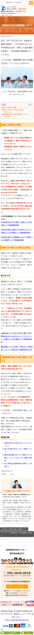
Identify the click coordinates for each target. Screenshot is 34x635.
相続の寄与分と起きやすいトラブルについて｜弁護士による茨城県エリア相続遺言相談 (16, 339)
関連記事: (7, 116)
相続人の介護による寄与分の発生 (13, 110)
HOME (27, 632)
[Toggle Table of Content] (29, 104)
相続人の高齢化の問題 (9, 107)
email (10, 632)
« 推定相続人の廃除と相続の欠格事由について (14, 529)
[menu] (31, 3)
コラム (11, 474)
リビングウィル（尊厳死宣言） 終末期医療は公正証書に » (16, 534)
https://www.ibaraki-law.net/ (17, 620)
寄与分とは (7, 112)
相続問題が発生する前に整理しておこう (15, 114)
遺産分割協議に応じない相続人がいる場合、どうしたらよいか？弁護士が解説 (18, 457)
